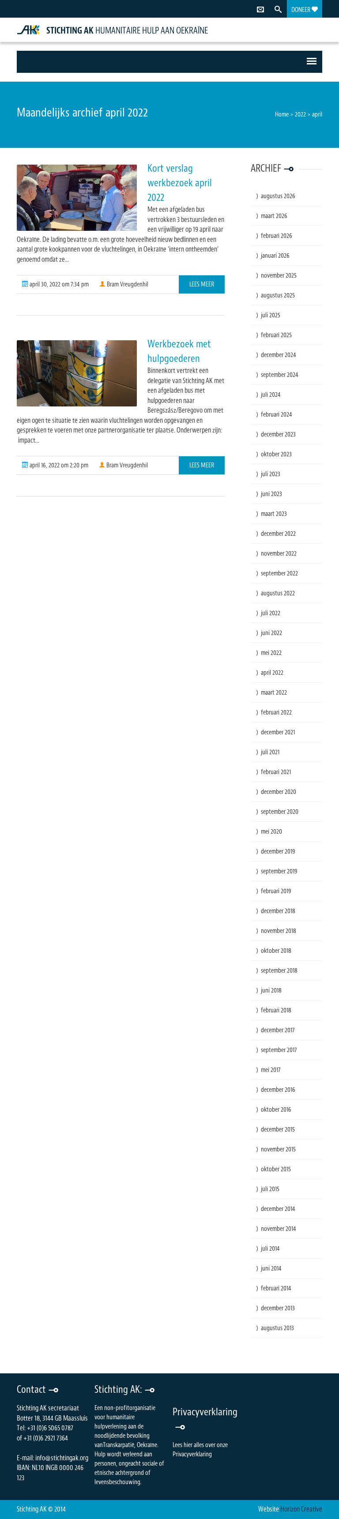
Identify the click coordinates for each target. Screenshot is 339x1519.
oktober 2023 (276, 454)
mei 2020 (271, 831)
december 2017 (277, 1030)
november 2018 (278, 931)
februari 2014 (276, 1288)
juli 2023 (270, 474)
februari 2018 (276, 1010)
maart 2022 (274, 692)
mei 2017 (270, 1070)
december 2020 (278, 792)
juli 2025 (270, 315)
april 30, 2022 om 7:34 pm (58, 284)
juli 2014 (270, 1249)
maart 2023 (274, 514)
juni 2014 (271, 1268)
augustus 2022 (278, 593)
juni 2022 (271, 633)
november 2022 (279, 553)
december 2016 (278, 1090)
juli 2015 (270, 1189)
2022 (300, 114)
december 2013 (278, 1308)
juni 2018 (271, 990)
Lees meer (201, 284)
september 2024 (279, 375)
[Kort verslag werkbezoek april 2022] (77, 198)
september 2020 (279, 812)
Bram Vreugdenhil (126, 284)
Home (282, 114)
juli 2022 (270, 613)
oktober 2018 (276, 951)
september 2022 (279, 573)
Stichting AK (70, 30)
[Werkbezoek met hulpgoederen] (77, 373)
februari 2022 (276, 712)
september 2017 (279, 1050)
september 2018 (279, 970)
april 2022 (272, 673)
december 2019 (278, 851)
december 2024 (278, 355)
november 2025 (279, 275)
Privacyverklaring (192, 1454)
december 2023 (278, 434)
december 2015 (278, 1129)
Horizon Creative (301, 1509)
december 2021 (278, 732)
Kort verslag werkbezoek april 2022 (179, 183)
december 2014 (278, 1209)
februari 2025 (276, 335)
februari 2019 (276, 891)
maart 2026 (274, 216)
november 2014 (278, 1229)
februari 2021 (276, 772)
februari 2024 (276, 414)
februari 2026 (276, 236)
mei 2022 (271, 653)
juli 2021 (270, 752)
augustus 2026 (278, 196)
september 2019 (279, 871)
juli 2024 (271, 395)
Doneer (301, 10)
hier (188, 1445)
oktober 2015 (276, 1169)
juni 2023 (271, 494)
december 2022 (278, 534)
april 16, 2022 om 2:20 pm (58, 465)
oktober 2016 (276, 1109)
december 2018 (278, 911)
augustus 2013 (277, 1328)
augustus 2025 (278, 295)
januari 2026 (275, 256)
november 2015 (278, 1149)
